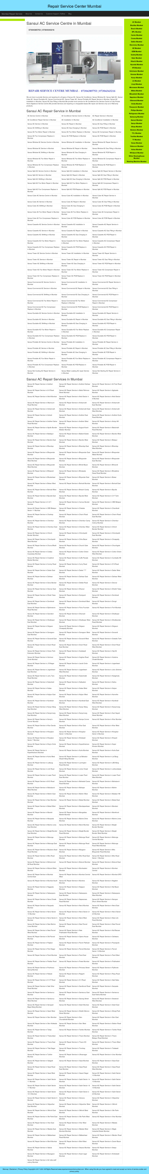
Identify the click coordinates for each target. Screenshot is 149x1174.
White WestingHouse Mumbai (136, 157)
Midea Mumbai (136, 91)
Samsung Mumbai (136, 117)
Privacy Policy (23, 1169)
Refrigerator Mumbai (136, 113)
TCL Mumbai (136, 133)
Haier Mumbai (137, 58)
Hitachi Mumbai (136, 61)
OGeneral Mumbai (136, 100)
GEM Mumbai (136, 51)
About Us (29, 14)
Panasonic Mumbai (136, 107)
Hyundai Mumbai (136, 64)
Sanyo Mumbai (136, 123)
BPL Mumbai (136, 32)
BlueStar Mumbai (136, 25)
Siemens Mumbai (136, 130)
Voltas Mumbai (136, 149)
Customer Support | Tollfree (55, 14)
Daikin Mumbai (136, 42)
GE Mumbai (136, 48)
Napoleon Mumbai (136, 97)
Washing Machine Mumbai (136, 161)
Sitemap (5, 1169)
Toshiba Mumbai (136, 136)
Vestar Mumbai (136, 143)
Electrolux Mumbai (137, 45)
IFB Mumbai (136, 68)
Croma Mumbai (136, 38)
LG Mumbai (136, 81)
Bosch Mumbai (136, 28)
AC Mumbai (136, 22)
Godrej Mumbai (136, 55)
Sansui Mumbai (136, 120)
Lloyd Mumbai (136, 84)
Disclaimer (13, 1169)
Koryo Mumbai (136, 77)
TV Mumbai (136, 140)
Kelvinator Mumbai (137, 71)
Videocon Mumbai (136, 146)
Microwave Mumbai (136, 87)
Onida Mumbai (136, 104)
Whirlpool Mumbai (136, 153)
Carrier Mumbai (136, 35)
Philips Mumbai (136, 110)
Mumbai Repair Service (12, 13)
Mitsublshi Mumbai (136, 94)
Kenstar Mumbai (137, 74)
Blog (69, 14)
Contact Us (39, 14)
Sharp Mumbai (136, 126)
